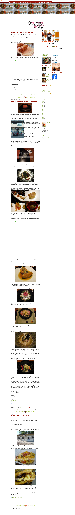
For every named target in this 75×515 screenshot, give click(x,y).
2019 (43, 102)
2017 (43, 105)
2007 (43, 118)
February (44, 96)
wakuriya (37, 409)
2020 (43, 101)
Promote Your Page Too (55, 79)
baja (14, 94)
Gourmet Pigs (20, 513)
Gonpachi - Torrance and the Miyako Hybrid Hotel (48, 68)
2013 (43, 110)
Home (10, 2)
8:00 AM (21, 92)
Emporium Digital (33, 513)
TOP (74, 513)
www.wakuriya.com (14, 400)
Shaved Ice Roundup (32, 2)
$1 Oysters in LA (21, 2)
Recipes (26, 2)
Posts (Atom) (18, 508)
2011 (43, 113)
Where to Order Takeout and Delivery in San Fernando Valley (46, 55)
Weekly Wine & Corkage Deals (46, 91)
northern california (27, 409)
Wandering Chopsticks (23, 417)
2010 (43, 114)
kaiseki (22, 409)
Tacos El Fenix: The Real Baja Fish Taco (22, 32)
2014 (43, 109)
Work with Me (48, 2)
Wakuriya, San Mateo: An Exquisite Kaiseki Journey (25, 101)
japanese (19, 409)
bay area (15, 409)
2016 (43, 106)
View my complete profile (45, 132)
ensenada (17, 94)
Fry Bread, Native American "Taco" (20, 415)
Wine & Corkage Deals (41, 2)
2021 (43, 95)
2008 (43, 117)
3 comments (27, 407)
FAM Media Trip (31, 36)
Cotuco (19, 36)
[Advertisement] (37, 12)
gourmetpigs (49, 122)
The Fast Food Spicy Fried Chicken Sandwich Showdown (47, 99)
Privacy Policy (44, 135)
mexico (24, 94)
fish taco (21, 94)
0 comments (27, 92)
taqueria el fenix (32, 94)
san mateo (33, 409)
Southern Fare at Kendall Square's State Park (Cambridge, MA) (48, 80)
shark (27, 94)
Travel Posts (15, 2)
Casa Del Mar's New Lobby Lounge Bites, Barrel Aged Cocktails (48, 75)
